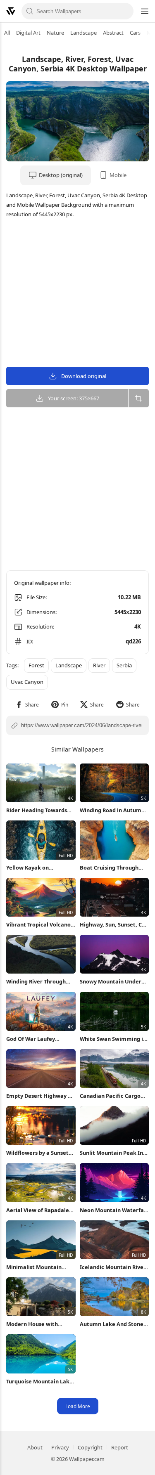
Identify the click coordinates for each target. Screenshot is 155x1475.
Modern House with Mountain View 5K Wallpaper (32, 1324)
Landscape (83, 32)
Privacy (60, 1447)
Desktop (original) (61, 175)
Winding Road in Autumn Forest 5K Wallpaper (112, 810)
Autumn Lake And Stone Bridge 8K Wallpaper (111, 1324)
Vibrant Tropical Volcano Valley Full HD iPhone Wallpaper (38, 925)
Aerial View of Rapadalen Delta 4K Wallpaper (39, 1210)
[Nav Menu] (144, 11)
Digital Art (28, 32)
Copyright (90, 1447)
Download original (83, 376)
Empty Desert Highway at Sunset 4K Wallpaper (40, 1096)
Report (119, 1447)
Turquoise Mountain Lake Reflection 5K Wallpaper (39, 1381)
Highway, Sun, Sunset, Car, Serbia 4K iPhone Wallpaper (114, 925)
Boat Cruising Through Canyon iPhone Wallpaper (113, 868)
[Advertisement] (77, 294)
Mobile (118, 175)
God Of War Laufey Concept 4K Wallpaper (35, 1039)
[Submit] (30, 11)
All (7, 32)
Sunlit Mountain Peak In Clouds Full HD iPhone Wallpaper (111, 1153)
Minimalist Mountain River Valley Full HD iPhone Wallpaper (34, 1267)
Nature (55, 32)
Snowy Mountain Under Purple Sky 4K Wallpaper (111, 982)
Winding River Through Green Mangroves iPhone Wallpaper (39, 982)
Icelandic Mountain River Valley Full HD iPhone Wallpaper (113, 1267)
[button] (27, 704)
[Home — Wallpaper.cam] (10, 11)
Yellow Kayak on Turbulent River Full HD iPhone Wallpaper (36, 868)
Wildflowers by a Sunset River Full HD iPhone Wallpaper (37, 1153)
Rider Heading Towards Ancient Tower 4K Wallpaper (36, 810)
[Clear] (125, 11)
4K (137, 626)
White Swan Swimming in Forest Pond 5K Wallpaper (113, 1039)
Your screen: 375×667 (73, 398)
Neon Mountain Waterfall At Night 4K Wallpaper (113, 1210)
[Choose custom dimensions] (138, 398)
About (35, 1447)
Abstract (113, 32)
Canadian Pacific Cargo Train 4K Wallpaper (110, 1096)
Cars (135, 32)
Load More (77, 1406)
